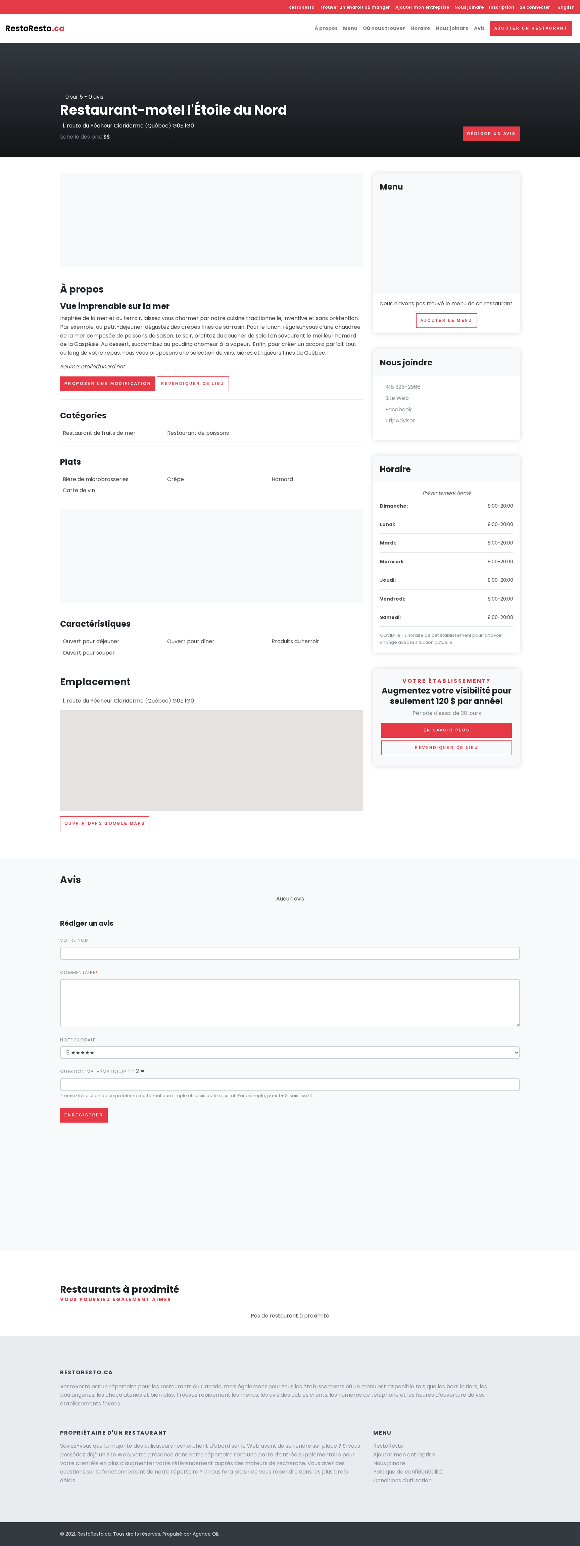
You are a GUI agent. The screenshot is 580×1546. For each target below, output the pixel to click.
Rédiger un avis (491, 134)
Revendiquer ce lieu (193, 383)
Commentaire (77, 972)
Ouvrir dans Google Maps (104, 823)
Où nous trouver (384, 28)
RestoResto (301, 7)
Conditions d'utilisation (402, 1480)
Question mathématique (92, 1071)
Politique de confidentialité (408, 1472)
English (566, 7)
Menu (350, 28)
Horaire (420, 28)
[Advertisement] (211, 220)
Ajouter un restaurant (531, 28)
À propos (326, 28)
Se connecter (535, 7)
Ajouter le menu (446, 320)
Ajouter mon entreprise (422, 7)
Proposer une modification (107, 383)
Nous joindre (469, 7)
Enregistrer (83, 1115)
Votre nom (74, 940)
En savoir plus (447, 730)
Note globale (77, 1040)
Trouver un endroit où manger (355, 7)
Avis (479, 28)
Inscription (501, 7)
